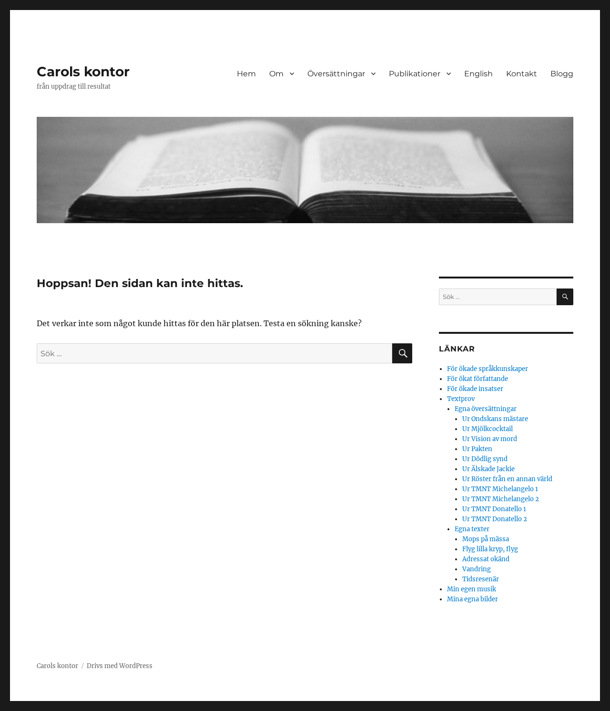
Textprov (461, 399)
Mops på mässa (485, 539)
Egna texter (472, 529)
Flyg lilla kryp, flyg (490, 549)
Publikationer (414, 73)
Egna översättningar (486, 409)
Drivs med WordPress (119, 666)
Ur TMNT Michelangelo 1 (500, 489)
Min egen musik (471, 589)
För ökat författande (477, 379)
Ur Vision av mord (489, 439)
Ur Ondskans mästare (495, 419)
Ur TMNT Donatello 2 (494, 519)
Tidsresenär (480, 579)
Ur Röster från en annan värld (507, 479)
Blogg (561, 73)
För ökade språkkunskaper (487, 369)
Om (276, 73)
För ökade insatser (475, 389)
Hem (246, 73)
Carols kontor (83, 71)
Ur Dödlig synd (485, 459)
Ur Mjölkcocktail (487, 429)
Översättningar (336, 73)
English (478, 73)
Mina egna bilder (472, 599)
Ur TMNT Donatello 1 (494, 509)
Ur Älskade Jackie (488, 469)
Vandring (476, 569)
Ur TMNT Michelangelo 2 (500, 499)
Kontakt (521, 73)
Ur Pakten (477, 449)
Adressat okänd (485, 559)
